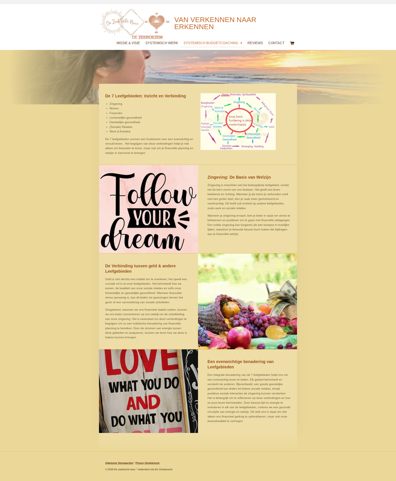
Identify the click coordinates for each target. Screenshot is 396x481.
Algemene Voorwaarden (119, 463)
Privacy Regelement (147, 463)
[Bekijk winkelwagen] (292, 43)
